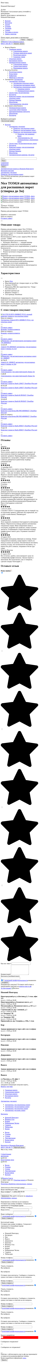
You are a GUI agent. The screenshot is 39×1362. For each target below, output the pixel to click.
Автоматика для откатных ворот (16, 1108)
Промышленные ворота (17, 62)
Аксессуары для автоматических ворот (23, 143)
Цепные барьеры (15, 100)
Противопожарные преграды (19, 111)
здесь (24, 1358)
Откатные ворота (15, 59)
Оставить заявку (6, 218)
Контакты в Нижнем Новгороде (12, 1145)
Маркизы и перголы (16, 77)
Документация (10, 1138)
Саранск (8, 1125)
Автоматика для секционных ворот (17, 1105)
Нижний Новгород (12, 1117)
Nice (11, 281)
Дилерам (8, 28)
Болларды (12, 94)
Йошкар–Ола (9, 1119)
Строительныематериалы (6, 1155)
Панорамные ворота (20, 68)
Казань (7, 1121)
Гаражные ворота (15, 49)
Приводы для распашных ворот (24, 130)
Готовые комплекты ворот (22, 53)
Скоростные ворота (20, 66)
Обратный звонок (19, 1147)
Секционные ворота (20, 51)
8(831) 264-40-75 (6, 44)
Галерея (8, 1134)
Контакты (8, 23)
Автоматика (18, 79)
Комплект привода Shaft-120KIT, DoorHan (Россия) (19, 383)
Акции (7, 24)
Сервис (7, 30)
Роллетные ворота (19, 55)
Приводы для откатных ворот (23, 128)
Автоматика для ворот (17, 81)
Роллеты (8, 1098)
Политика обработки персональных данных (16, 1184)
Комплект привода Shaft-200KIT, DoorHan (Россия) (19, 426)
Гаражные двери (19, 57)
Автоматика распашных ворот (24, 85)
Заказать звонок (19, 44)
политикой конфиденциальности (16, 980)
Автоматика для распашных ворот (17, 1107)
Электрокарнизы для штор (18, 104)
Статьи (7, 1136)
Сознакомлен (17, 1285)
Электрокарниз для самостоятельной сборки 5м (18, 372)
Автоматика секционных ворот (24, 87)
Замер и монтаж (10, 34)
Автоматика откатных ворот (23, 83)
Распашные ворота (15, 60)
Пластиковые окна (7, 1160)
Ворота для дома (7, 1086)
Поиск (23, 39)
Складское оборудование (18, 110)
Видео (7, 1132)
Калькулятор (9, 1140)
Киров (7, 1129)
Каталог (8, 21)
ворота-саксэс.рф (25, 986)
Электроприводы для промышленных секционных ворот (27, 139)
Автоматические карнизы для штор (21, 155)
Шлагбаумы (13, 102)
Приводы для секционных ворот (25, 132)
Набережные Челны (12, 1123)
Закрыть (29, 39)
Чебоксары (9, 1127)
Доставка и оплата (11, 32)
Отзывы (8, 26)
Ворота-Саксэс (18, 42)
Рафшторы (13, 76)
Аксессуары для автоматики (19, 93)
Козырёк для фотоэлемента (10, 329)
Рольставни (13, 74)
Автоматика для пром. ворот (15, 1110)
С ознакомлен (17, 1216)
